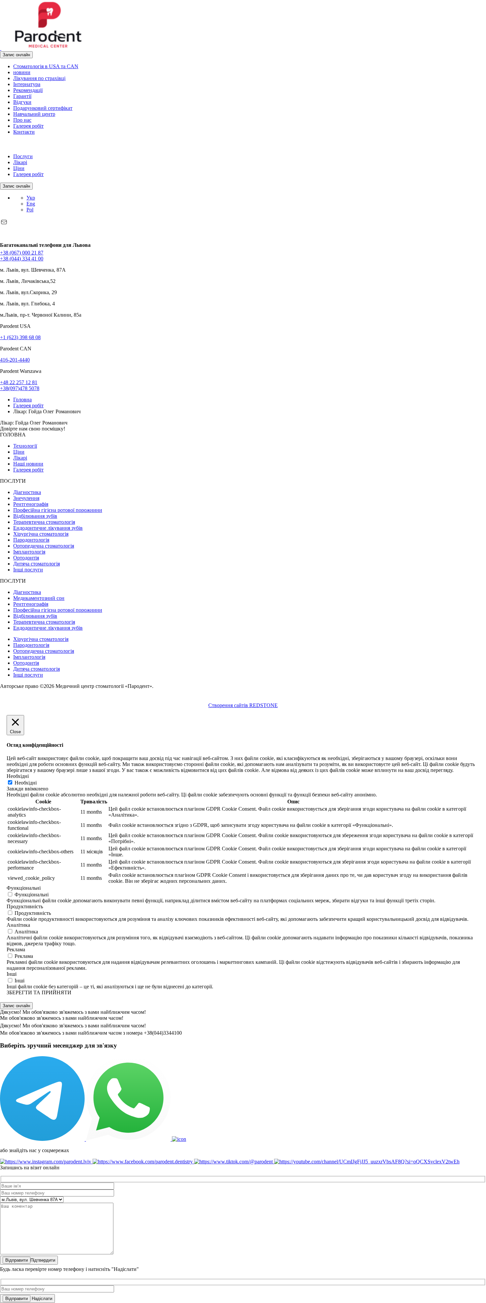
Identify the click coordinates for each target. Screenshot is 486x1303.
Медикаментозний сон (38, 598)
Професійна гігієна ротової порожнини (57, 510)
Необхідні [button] (18, 776)
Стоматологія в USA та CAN (45, 66)
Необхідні (26, 783)
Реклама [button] (16, 949)
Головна (22, 399)
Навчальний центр (34, 114)
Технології (25, 446)
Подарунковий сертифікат (42, 108)
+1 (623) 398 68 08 (20, 337)
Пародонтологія (31, 540)
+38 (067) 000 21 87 (21, 252)
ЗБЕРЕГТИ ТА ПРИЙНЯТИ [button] (39, 992)
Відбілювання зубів (35, 516)
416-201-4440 (15, 360)
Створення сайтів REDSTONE (243, 705)
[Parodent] (47, 48)
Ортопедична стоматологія (43, 546)
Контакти (24, 132)
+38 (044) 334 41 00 (21, 258)
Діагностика (27, 492)
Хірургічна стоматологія (40, 534)
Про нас (22, 120)
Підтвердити (42, 1260)
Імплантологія (29, 552)
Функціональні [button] (24, 888)
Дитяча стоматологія (36, 563)
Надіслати (41, 1298)
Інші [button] (12, 974)
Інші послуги (28, 569)
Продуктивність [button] (25, 906)
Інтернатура (26, 84)
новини (21, 72)
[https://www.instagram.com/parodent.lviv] (46, 1161)
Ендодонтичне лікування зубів (48, 528)
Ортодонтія (26, 558)
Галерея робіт (28, 126)
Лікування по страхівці (39, 78)
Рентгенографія (30, 504)
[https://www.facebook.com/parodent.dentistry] (143, 1161)
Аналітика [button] (18, 925)
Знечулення (26, 498)
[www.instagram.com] (7, 145)
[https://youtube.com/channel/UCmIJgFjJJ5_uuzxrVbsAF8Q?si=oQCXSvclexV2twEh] (367, 1161)
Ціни (18, 168)
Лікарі (20, 162)
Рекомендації (28, 90)
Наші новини (28, 464)
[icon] (43, 1139)
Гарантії (22, 96)
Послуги (23, 156)
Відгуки (22, 102)
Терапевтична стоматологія (44, 522)
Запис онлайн (16, 54)
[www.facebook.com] (1, 145)
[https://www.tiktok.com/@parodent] (234, 1161)
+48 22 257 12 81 (18, 382)
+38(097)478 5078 (19, 388)
